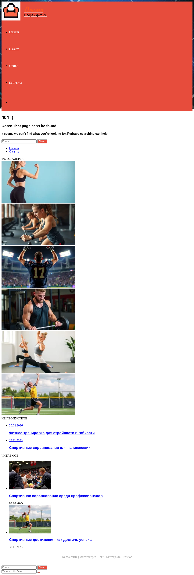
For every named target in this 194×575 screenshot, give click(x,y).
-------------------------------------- (97, 553)
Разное (127, 556)
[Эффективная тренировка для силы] (97, 310)
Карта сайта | (71, 556)
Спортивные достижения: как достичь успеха (50, 540)
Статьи (13, 65)
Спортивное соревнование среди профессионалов (56, 496)
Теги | (102, 556)
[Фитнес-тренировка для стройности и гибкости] (97, 352)
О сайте (14, 48)
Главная (14, 32)
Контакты (15, 82)
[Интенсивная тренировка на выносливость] (97, 225)
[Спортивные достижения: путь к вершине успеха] (97, 267)
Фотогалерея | (89, 556)
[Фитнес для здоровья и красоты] (97, 182)
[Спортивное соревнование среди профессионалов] (100, 475)
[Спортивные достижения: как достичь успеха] (97, 395)
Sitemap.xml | (114, 556)
